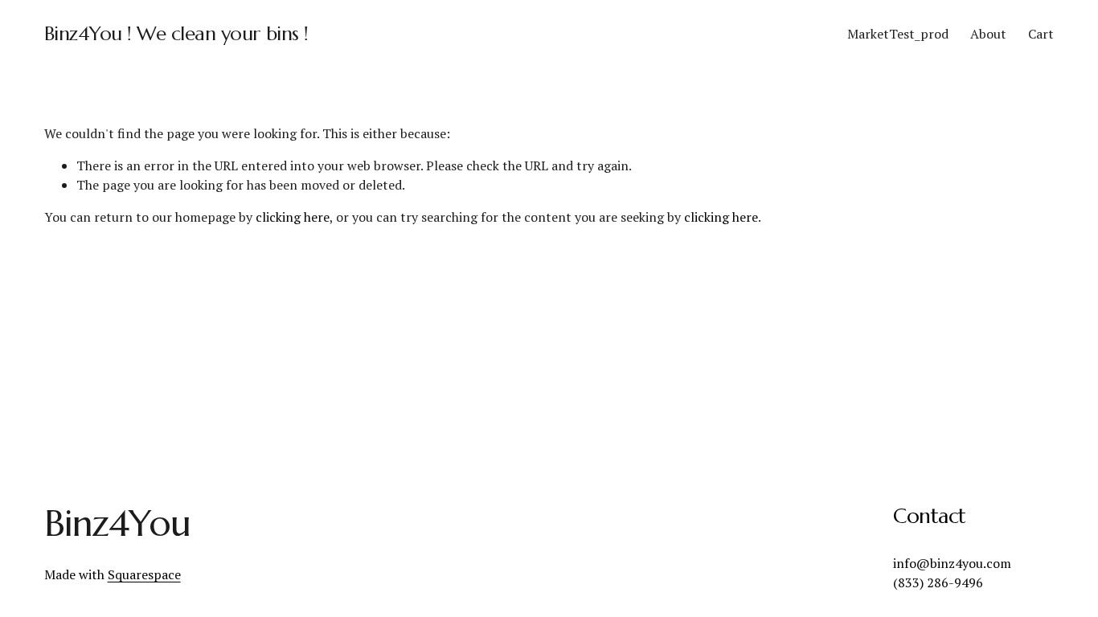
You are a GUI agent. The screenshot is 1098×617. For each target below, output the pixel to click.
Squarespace (144, 574)
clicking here (293, 217)
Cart (1041, 34)
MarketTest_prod (897, 34)
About (988, 34)
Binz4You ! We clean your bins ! (176, 33)
